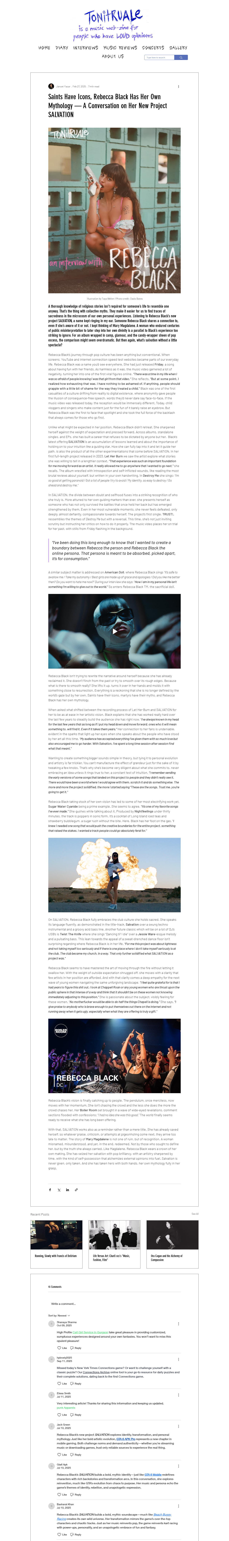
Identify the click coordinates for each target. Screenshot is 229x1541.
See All (195, 1213)
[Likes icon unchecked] (59, 1348)
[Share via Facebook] (50, 1189)
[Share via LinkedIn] (67, 1189)
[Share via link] (76, 1189)
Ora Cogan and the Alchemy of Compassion (166, 1258)
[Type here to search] (181, 57)
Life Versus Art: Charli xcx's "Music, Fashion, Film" (111, 1258)
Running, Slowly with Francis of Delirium (56, 1256)
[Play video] (114, 631)
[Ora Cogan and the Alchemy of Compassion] (172, 1234)
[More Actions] (178, 1324)
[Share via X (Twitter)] (58, 1189)
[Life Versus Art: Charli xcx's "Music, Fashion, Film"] (114, 1234)
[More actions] (178, 86)
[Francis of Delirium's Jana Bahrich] (56, 1234)
